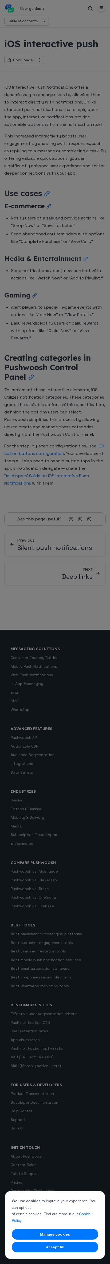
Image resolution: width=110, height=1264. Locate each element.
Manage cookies (55, 1234)
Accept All (55, 1247)
